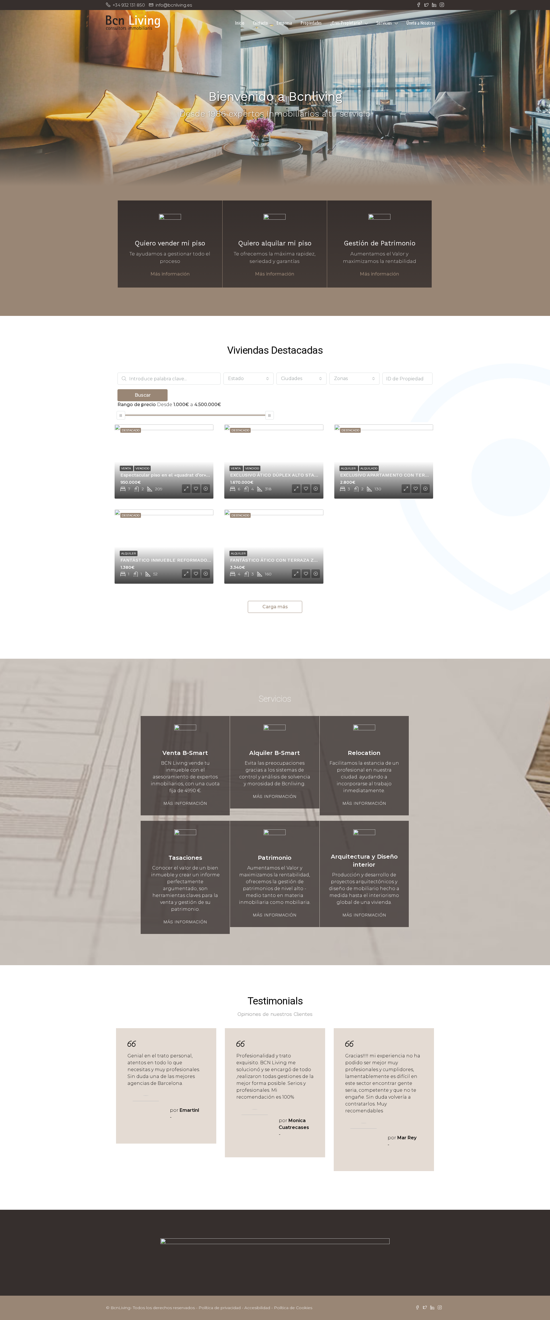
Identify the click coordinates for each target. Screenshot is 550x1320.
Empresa (284, 22)
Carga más (275, 606)
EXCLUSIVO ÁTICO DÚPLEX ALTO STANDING (279, 475)
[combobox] (248, 379)
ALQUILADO (368, 468)
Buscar (143, 395)
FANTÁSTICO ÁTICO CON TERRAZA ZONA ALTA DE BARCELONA (302, 560)
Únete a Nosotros (420, 22)
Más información (170, 274)
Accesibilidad (257, 1307)
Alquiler (349, 468)
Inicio (239, 22)
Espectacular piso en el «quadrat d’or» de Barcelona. (179, 475)
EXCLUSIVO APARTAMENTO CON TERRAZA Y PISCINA (400, 475)
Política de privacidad (220, 1307)
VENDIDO (142, 468)
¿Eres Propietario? (346, 22)
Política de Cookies (293, 1307)
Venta (126, 468)
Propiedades (311, 22)
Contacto (260, 22)
